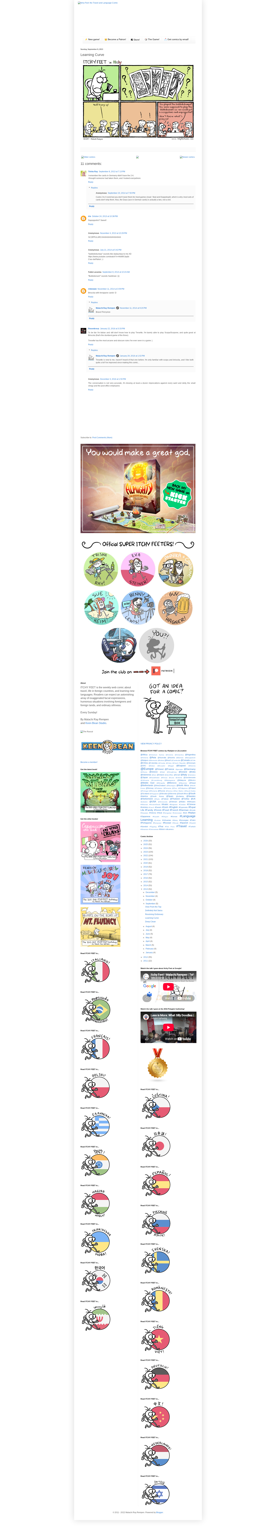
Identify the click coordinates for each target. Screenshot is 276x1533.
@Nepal (192, 783)
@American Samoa (156, 755)
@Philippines (183, 788)
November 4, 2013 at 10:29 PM (113, 233)
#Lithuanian (166, 820)
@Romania (153, 791)
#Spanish (184, 823)
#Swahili (192, 823)
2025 (145, 844)
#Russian (167, 823)
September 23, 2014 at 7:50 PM (121, 193)
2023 (145, 852)
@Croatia (161, 763)
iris (89, 216)
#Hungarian (167, 813)
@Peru (174, 788)
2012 (145, 957)
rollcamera (169, 829)
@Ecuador (161, 766)
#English (173, 807)
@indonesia (146, 775)
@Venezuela (162, 802)
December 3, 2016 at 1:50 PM (113, 379)
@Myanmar (183, 783)
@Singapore (154, 794)
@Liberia (179, 777)
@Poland (191, 788)
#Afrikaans (191, 802)
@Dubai (152, 766)
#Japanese (145, 816)
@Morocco (171, 783)
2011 (145, 961)
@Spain (169, 796)
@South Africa (182, 794)
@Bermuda (153, 760)
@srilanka (180, 796)
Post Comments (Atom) (102, 437)
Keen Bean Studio (95, 723)
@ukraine (144, 802)
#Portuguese (146, 823)
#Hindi (159, 813)
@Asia (153, 757)
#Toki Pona (170, 827)
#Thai (160, 826)
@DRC (143, 766)
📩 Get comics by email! (176, 39)
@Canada (185, 760)
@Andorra (169, 755)
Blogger (159, 1512)
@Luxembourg (156, 780)
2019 (145, 867)
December (150, 892)
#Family (149, 810)
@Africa (144, 755)
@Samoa (169, 791)
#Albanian (144, 804)
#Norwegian (183, 820)
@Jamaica (191, 775)
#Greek (192, 810)
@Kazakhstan (154, 777)
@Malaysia (181, 780)
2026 (145, 841)
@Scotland (145, 794)
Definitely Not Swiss (153, 910)
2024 (145, 848)
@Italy (184, 774)
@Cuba (169, 763)
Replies (94, 188)
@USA (152, 801)
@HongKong (171, 772)
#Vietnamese (154, 829)
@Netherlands (147, 785)
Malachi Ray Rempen (105, 308)
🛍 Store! (135, 39)
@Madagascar (169, 780)
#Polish (192, 820)
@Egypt (171, 766)
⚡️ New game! (92, 39)
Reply (90, 182)
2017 (145, 874)
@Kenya (164, 777)
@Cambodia (175, 760)
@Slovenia (172, 794)
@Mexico (191, 780)
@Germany (189, 769)
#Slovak (175, 823)
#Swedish (144, 827)
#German (184, 810)
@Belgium (144, 760)
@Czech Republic (179, 763)
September (151, 904)
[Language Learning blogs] (158, 1082)
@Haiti (162, 772)
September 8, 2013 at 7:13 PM (112, 171)
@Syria (157, 799)
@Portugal (144, 791)
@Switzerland (147, 799)
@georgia (179, 769)
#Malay (175, 820)
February (150, 949)
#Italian (191, 812)
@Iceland (183, 772)
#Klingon (165, 816)
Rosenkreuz (93, 328)
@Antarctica (179, 755)
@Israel (177, 775)
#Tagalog (153, 827)
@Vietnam (173, 802)
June (148, 934)
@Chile (192, 760)
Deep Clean (150, 922)
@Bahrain (180, 758)
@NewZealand (159, 785)
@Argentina (190, 755)
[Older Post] (88, 157)
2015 (145, 882)
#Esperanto (183, 807)
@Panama (167, 788)
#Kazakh (156, 816)
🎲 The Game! (152, 39)
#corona (144, 807)
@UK (193, 799)
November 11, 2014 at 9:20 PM (133, 308)
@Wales (182, 802)
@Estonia (191, 766)
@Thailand (175, 799)
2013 (145, 889)
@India (192, 772)
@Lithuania (145, 780)
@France (169, 769)
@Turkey (185, 799)
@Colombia (153, 763)
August (149, 926)
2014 (145, 885)
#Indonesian (177, 813)
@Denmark (191, 763)
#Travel (181, 826)
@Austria (171, 758)
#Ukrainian (144, 829)
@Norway (150, 788)
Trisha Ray (93, 171)
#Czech (151, 807)
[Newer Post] (187, 157)
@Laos (171, 777)
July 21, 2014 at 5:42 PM (110, 250)
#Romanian (157, 823)
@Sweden (190, 796)
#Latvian (157, 820)
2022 (145, 855)
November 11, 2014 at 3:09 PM (111, 289)
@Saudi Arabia (189, 791)
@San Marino (178, 791)
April (148, 941)
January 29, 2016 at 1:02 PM (132, 356)
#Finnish (157, 810)
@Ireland (160, 775)
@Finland (159, 769)
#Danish (158, 807)
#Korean (174, 816)
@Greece (153, 772)
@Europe (147, 768)
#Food (165, 810)
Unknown (92, 289)
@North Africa (182, 785)
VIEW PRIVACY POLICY (151, 744)
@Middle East (147, 783)
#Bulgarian (174, 804)
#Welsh (162, 829)
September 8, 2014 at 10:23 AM (116, 272)
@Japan (144, 777)
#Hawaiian (144, 813)
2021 (145, 859)
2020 (145, 863)
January (149, 952)
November (150, 896)
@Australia (162, 758)
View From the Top (153, 907)
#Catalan (182, 804)
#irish (185, 813)
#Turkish (192, 827)
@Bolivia (161, 760)
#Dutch (165, 807)
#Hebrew (152, 813)
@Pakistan (158, 788)
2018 (145, 870)
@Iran (154, 775)
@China (144, 763)
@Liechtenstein (189, 777)
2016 (145, 878)
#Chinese (191, 804)
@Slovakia (163, 794)
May (148, 937)
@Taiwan (165, 799)
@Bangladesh (190, 758)
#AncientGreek (154, 804)
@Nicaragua (171, 785)
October (149, 900)
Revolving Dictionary (154, 914)
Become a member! (88, 762)
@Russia (161, 791)
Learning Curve (152, 918)
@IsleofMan (169, 775)
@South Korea (157, 796)
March (149, 945)
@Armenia (144, 758)
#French (174, 810)
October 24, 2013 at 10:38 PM (105, 216)
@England (181, 766)
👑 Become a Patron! (115, 39)
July (148, 930)
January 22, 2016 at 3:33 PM (112, 328)
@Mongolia (161, 783)
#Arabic (165, 804)
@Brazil (168, 760)
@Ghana (144, 772)
